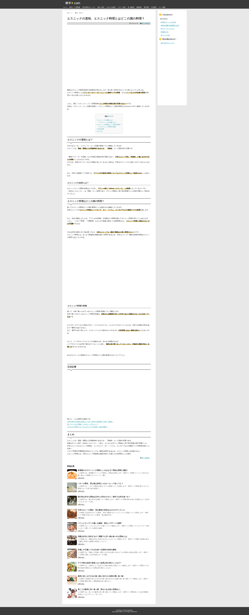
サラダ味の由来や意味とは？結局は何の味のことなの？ (100, 563)
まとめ (99, 131)
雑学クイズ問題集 (74, 7)
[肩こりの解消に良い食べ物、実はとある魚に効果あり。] (72, 594)
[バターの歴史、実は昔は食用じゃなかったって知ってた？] (72, 489)
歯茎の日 (165, 32)
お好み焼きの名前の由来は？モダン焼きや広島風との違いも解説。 (90, 422)
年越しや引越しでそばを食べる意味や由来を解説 (97, 550)
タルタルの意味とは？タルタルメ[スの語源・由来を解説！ (87, 427)
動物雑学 (139, 7)
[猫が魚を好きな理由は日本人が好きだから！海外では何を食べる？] (72, 502)
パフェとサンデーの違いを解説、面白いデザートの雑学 (100, 523)
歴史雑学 (146, 7)
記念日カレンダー (168, 43)
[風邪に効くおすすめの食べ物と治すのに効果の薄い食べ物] (72, 581)
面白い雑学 (101, 7)
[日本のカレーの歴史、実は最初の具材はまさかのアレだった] (72, 515)
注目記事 (100, 129)
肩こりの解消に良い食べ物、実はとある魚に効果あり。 (100, 589)
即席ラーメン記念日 (169, 22)
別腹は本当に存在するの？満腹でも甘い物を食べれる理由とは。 (103, 536)
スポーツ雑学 (122, 7)
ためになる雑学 (111, 7)
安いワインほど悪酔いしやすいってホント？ (82, 424)
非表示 (111, 116)
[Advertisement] (109, 57)
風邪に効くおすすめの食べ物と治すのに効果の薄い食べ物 (100, 576)
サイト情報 (162, 7)
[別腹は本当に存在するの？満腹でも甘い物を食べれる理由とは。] (72, 541)
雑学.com (122, 611)
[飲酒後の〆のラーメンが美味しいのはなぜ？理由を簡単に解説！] (72, 475)
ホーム (65, 7)
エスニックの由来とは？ (108, 122)
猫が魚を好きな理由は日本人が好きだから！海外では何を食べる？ (104, 497)
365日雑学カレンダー (89, 7)
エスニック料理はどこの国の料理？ (109, 124)
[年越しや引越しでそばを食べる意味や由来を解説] (72, 555)
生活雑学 (154, 7)
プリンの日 (166, 35)
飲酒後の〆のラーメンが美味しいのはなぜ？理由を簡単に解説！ (103, 470)
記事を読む (81, 478)
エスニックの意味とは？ (105, 120)
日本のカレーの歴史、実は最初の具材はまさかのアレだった (101, 510)
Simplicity (130, 610)
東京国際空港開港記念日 (170, 25)
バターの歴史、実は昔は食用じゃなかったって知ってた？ (100, 483)
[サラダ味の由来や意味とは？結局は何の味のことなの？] (72, 568)
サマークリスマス (168, 29)
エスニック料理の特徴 (107, 127)
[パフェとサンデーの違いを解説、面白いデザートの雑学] (72, 528)
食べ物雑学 (131, 7)
